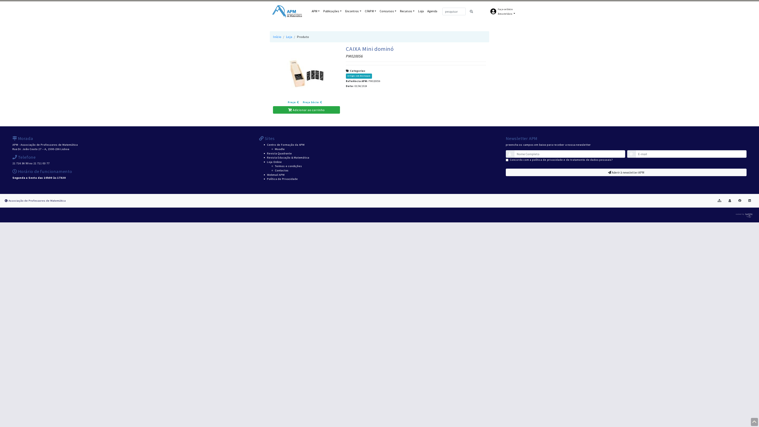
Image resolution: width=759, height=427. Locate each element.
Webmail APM (276, 175)
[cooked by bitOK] (744, 214)
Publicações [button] (331, 11)
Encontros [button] (352, 11)
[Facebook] (740, 201)
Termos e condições (288, 166)
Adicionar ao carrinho (308, 110)
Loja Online (274, 162)
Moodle (280, 149)
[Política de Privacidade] (729, 201)
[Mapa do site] (720, 201)
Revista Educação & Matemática (288, 157)
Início (277, 37)
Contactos (282, 170)
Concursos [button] (387, 11)
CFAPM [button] (369, 11)
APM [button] (314, 11)
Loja (421, 11)
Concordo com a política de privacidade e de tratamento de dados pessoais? (561, 160)
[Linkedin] (749, 201)
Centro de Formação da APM (286, 144)
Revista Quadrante (279, 153)
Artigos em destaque (358, 76)
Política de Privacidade (282, 179)
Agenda (432, 11)
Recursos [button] (406, 11)
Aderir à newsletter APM (627, 172)
